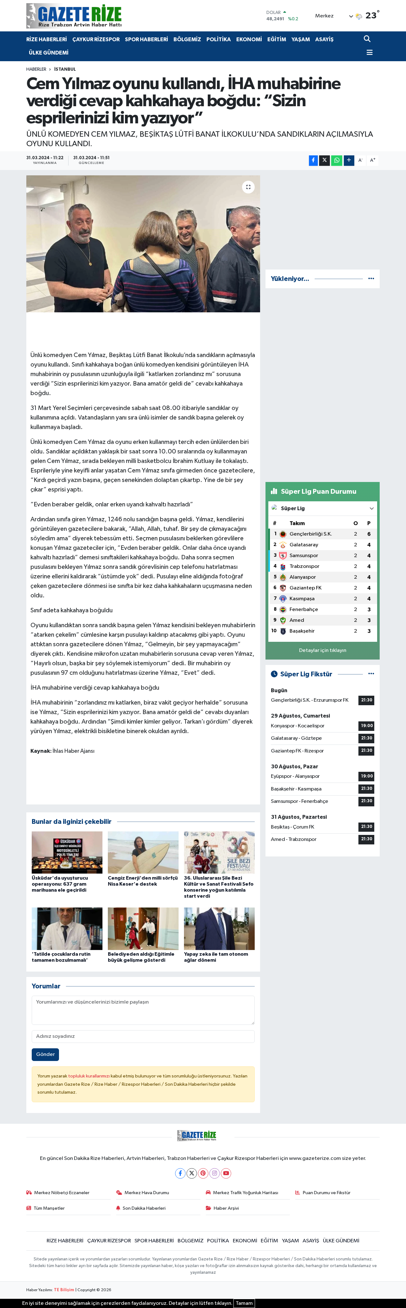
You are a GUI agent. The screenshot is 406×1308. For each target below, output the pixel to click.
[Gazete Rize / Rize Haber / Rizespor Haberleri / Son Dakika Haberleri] (89, 15)
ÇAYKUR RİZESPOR (96, 39)
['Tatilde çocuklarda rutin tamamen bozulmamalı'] (67, 928)
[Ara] (368, 39)
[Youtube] (226, 1173)
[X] (192, 1173)
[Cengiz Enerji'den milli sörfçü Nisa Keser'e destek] (143, 852)
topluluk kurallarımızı (89, 1076)
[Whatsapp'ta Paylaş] (336, 160)
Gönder (45, 1054)
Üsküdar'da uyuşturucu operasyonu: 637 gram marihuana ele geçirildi (60, 884)
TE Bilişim (64, 1290)
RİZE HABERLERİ (46, 39)
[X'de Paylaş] (324, 160)
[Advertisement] (322, 219)
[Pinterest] (203, 1173)
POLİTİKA (218, 39)
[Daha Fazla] (349, 160)
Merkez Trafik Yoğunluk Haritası (245, 1192)
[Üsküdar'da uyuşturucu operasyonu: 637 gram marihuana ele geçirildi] (67, 852)
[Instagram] (214, 1173)
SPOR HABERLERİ (146, 39)
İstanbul (65, 69)
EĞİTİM (276, 39)
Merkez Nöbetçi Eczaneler (61, 1192)
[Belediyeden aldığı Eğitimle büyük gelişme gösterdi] (143, 928)
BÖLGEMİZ (187, 39)
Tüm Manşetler (49, 1208)
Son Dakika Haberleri (144, 1208)
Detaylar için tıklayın (322, 650)
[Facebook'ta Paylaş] (313, 160)
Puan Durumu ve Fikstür (326, 1192)
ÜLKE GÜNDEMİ (49, 52)
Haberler (36, 69)
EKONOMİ (249, 39)
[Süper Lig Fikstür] (371, 674)
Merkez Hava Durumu (147, 1192)
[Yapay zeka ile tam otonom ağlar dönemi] (219, 928)
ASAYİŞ (324, 39)
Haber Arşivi (226, 1208)
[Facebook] (180, 1173)
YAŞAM (300, 39)
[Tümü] (371, 279)
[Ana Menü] (368, 53)
